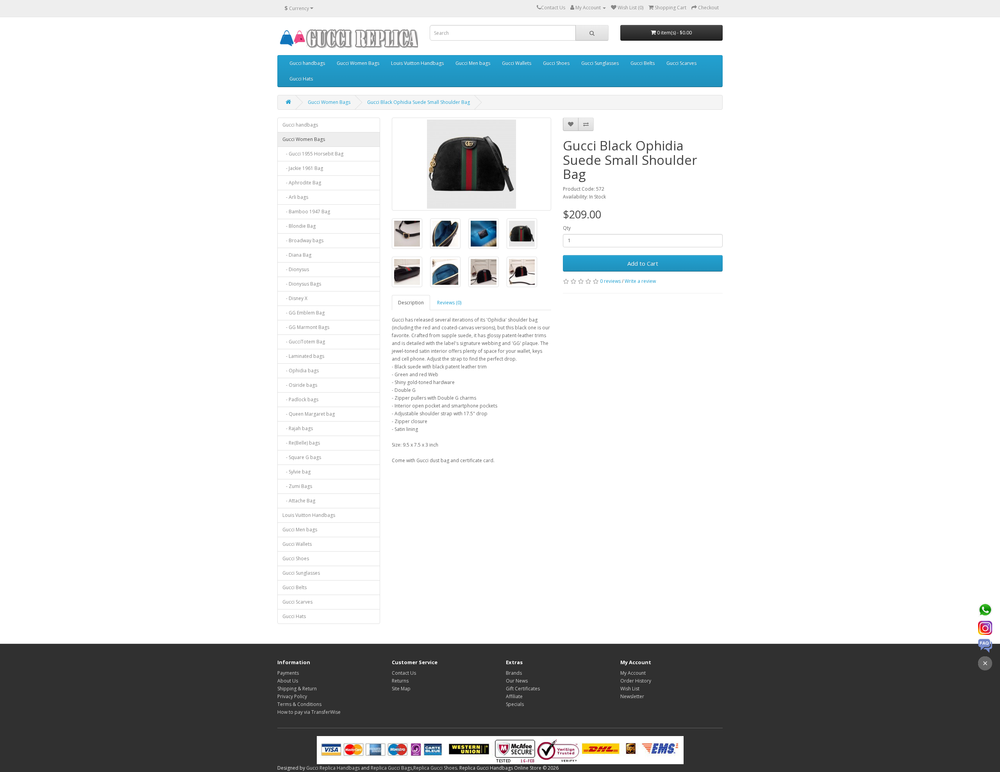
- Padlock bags (300, 399)
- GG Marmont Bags (305, 327)
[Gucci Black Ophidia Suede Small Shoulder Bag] (472, 164)
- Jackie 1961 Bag (302, 168)
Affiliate (514, 696)
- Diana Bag (296, 255)
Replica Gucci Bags (391, 768)
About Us (287, 680)
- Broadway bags (302, 240)
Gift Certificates (523, 688)
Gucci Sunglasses (600, 63)
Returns (400, 680)
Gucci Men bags (472, 63)
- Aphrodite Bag (301, 182)
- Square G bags (301, 457)
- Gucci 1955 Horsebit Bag (312, 153)
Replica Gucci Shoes (435, 768)
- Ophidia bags (300, 370)
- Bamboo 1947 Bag (306, 211)
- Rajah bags (297, 428)
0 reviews (610, 281)
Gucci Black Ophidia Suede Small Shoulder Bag (418, 102)
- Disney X (294, 298)
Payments (288, 673)
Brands (514, 673)
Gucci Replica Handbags (333, 768)
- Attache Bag (298, 500)
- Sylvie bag (296, 471)
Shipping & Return (297, 688)
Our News (517, 680)
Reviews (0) (449, 302)
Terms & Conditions (299, 704)
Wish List (629, 688)
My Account (633, 673)
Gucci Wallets (516, 63)
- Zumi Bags (297, 486)
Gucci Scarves (681, 63)
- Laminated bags (303, 356)
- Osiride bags (299, 385)
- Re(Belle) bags (301, 443)
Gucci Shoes (556, 63)
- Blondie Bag (299, 226)
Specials (515, 704)
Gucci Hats (301, 78)
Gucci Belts (642, 63)
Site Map (401, 688)
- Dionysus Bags (301, 284)
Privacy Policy (292, 696)
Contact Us (404, 673)
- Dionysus (295, 269)
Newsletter (632, 696)
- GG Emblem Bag (303, 312)
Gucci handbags (307, 63)
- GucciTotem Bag (303, 341)
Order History (635, 680)
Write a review (640, 281)
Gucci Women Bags (358, 63)
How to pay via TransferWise (309, 712)
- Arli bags (295, 197)
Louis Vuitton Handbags (417, 63)
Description (411, 302)
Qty (567, 228)
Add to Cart (642, 263)
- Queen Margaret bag (308, 414)
